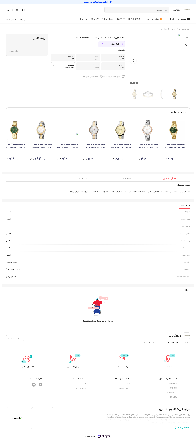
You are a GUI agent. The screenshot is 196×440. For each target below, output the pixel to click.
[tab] (169, 179)
